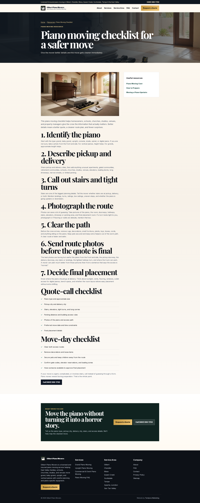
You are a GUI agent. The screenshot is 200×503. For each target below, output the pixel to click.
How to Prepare (132, 88)
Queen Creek (109, 475)
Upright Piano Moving (83, 468)
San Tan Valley (110, 488)
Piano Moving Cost (134, 84)
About (99, 8)
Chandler (107, 468)
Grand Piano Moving (83, 465)
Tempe (107, 482)
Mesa (106, 471)
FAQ (128, 8)
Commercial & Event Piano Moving (85, 472)
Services (107, 8)
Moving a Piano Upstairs (136, 92)
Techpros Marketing (152, 498)
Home (43, 22)
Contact (135, 8)
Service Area (119, 8)
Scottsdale (108, 478)
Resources (51, 22)
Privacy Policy (138, 475)
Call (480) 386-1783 (51, 382)
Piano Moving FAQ (82, 477)
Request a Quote (150, 8)
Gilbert (106, 465)
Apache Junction (111, 485)
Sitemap (136, 478)
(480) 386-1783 (153, 2)
